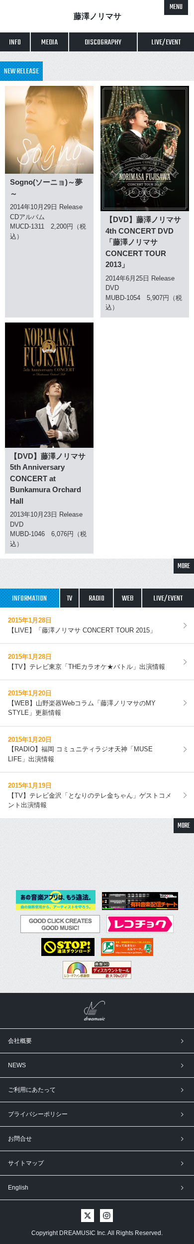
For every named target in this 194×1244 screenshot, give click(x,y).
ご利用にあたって (32, 1089)
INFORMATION (29, 599)
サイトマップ (26, 1163)
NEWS (17, 1065)
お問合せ (20, 1138)
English (18, 1187)
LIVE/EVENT (168, 599)
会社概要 (20, 1040)
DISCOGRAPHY (103, 42)
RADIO (96, 599)
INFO (15, 42)
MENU (176, 7)
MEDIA (49, 42)
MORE (184, 566)
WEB (127, 599)
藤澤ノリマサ (97, 16)
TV (69, 599)
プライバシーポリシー (38, 1114)
